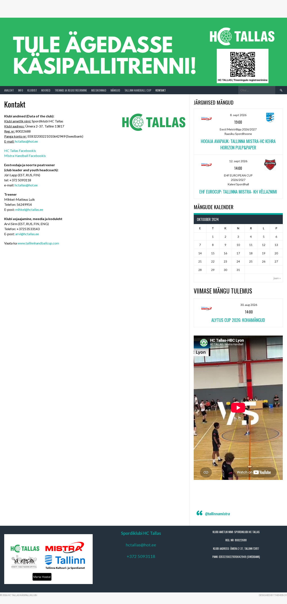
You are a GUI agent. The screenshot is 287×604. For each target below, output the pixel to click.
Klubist (32, 90)
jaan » (277, 278)
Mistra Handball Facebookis (25, 156)
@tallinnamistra (217, 513)
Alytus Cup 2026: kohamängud (238, 320)
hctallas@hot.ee (26, 141)
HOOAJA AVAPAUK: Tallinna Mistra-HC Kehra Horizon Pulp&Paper (238, 144)
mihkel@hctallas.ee (29, 209)
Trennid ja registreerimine (71, 90)
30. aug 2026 (248, 305)
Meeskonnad (98, 90)
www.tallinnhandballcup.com (38, 243)
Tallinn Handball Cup (137, 90)
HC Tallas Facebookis (20, 151)
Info (20, 90)
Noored (45, 90)
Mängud (115, 90)
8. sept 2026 (238, 115)
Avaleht (9, 90)
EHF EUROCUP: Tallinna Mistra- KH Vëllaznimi (238, 192)
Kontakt (160, 90)
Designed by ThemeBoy (273, 595)
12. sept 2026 (238, 161)
